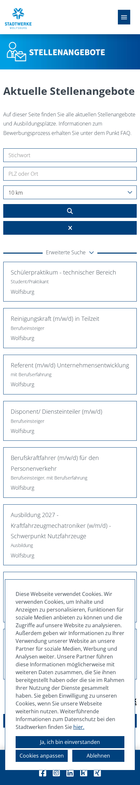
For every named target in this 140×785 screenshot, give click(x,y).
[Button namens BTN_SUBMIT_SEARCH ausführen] (70, 211)
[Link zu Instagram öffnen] (56, 772)
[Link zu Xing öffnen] (97, 772)
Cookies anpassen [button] (42, 755)
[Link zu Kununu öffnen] (83, 772)
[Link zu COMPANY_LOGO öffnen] (18, 17)
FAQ (125, 133)
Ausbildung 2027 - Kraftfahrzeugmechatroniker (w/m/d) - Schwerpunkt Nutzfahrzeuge (61, 525)
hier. (78, 727)
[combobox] (70, 192)
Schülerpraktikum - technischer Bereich (63, 272)
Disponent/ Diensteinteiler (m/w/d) (56, 411)
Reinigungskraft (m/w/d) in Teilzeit (55, 318)
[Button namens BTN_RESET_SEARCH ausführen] (70, 228)
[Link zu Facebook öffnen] (42, 772)
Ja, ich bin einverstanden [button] (70, 742)
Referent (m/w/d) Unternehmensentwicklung (70, 365)
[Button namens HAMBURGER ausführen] (124, 17)
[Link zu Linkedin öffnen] (70, 772)
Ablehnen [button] (98, 755)
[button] (70, 253)
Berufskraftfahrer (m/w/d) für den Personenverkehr (55, 463)
